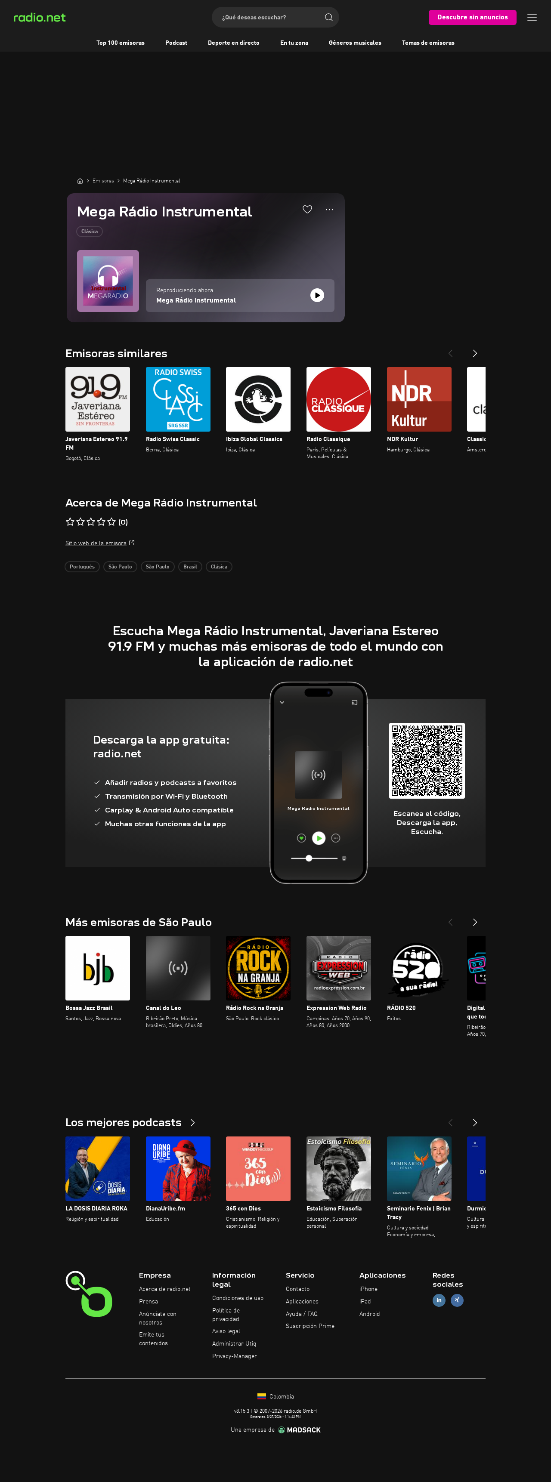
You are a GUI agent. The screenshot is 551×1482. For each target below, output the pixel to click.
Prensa (148, 1302)
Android (369, 1314)
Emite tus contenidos (153, 1339)
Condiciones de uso (237, 1298)
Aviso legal (226, 1331)
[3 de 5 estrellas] (91, 522)
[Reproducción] (317, 295)
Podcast (176, 43)
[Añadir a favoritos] (307, 209)
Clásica (89, 232)
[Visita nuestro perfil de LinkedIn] (439, 1300)
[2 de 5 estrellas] (80, 522)
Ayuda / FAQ (302, 1314)
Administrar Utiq (234, 1344)
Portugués (82, 567)
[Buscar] (329, 17)
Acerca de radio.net (165, 1289)
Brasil (190, 567)
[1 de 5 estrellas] (70, 522)
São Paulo (120, 567)
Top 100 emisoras (120, 43)
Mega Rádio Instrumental (196, 300)
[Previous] (450, 350)
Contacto (298, 1289)
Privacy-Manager (234, 1356)
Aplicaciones (302, 1302)
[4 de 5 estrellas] (101, 522)
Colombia (281, 1397)
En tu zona (294, 43)
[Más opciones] (329, 209)
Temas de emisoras (428, 43)
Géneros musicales (355, 43)
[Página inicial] (80, 180)
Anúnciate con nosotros (157, 1318)
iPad (365, 1302)
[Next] (475, 350)
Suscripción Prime (310, 1326)
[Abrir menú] (532, 17)
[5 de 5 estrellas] (111, 522)
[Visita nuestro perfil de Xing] (457, 1300)
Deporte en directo (234, 43)
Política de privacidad (226, 1315)
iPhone (368, 1289)
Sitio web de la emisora (96, 543)
